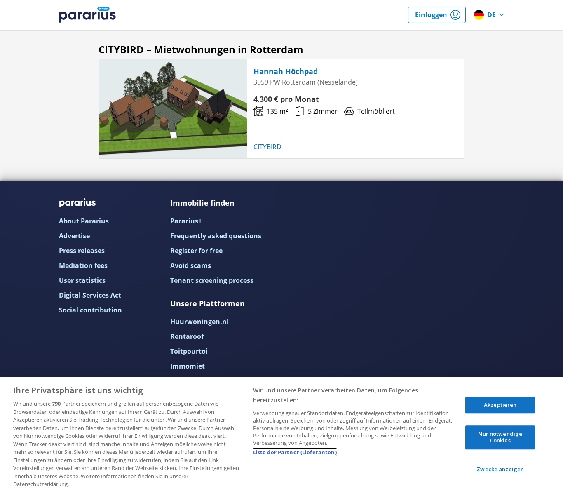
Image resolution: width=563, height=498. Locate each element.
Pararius (87, 15)
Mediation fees (83, 265)
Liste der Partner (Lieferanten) (295, 452)
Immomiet (187, 366)
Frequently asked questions (215, 235)
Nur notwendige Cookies (500, 437)
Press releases (82, 250)
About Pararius (84, 221)
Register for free (196, 250)
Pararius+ (186, 221)
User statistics (82, 280)
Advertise (74, 235)
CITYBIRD (267, 146)
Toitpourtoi (189, 351)
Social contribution (90, 310)
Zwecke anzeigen (500, 469)
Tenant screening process (211, 280)
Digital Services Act (90, 295)
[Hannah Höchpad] (173, 108)
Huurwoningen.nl (199, 321)
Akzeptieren (500, 405)
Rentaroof (187, 336)
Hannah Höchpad (285, 71)
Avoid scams (190, 265)
